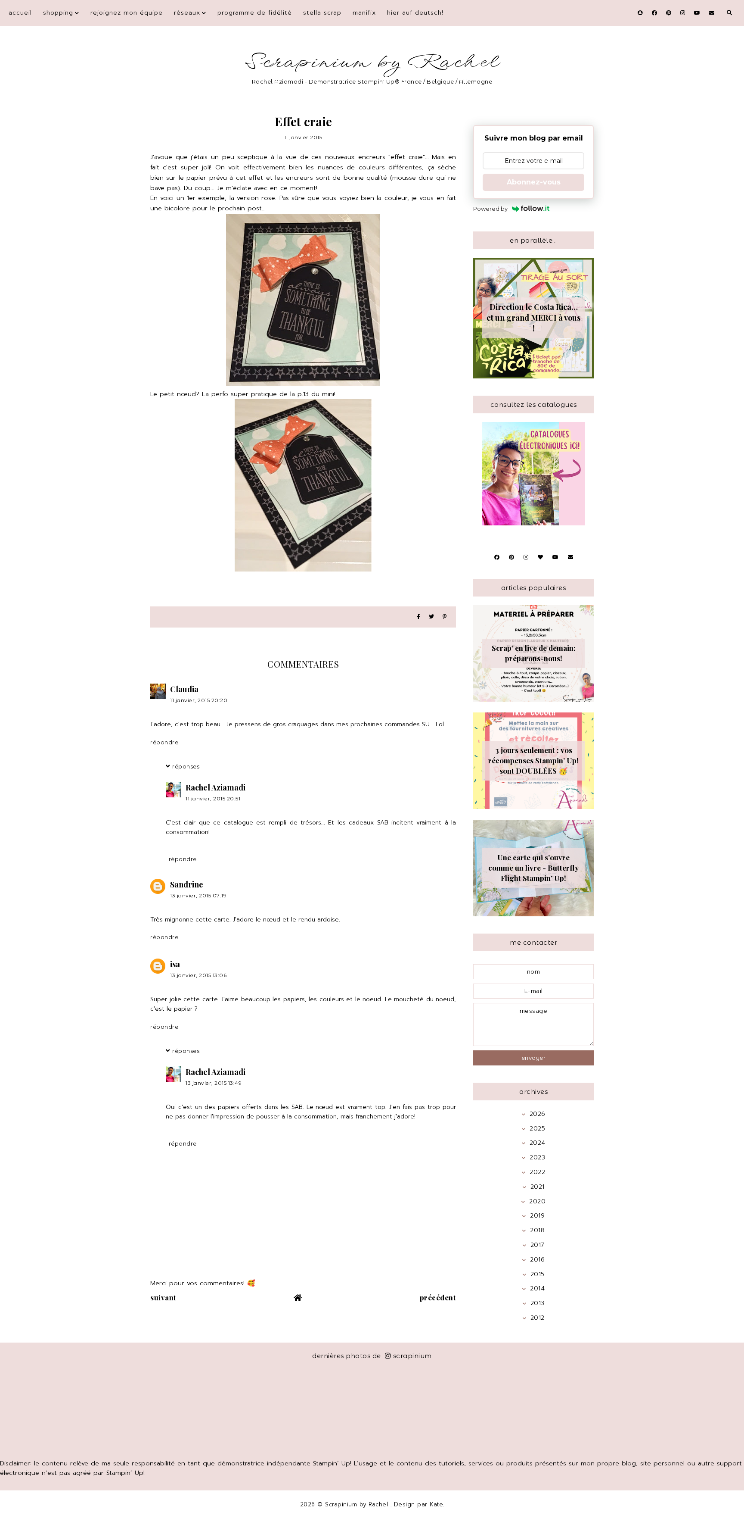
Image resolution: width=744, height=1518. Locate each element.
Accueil (20, 12)
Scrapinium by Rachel (372, 62)
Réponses (185, 766)
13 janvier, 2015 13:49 (214, 1083)
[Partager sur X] (431, 617)
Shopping (58, 12)
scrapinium (412, 1356)
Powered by (490, 208)
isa (175, 964)
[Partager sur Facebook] (418, 617)
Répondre (164, 742)
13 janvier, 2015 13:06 (198, 975)
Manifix (364, 12)
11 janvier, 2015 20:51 (213, 798)
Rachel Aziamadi (215, 787)
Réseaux (187, 12)
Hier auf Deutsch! (415, 12)
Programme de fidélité (254, 12)
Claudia (184, 689)
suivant (163, 1297)
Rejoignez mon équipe (126, 12)
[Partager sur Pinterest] (444, 617)
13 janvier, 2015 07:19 (198, 895)
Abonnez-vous (534, 182)
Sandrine (186, 884)
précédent (438, 1297)
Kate (436, 1504)
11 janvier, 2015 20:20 (198, 700)
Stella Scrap (322, 12)
